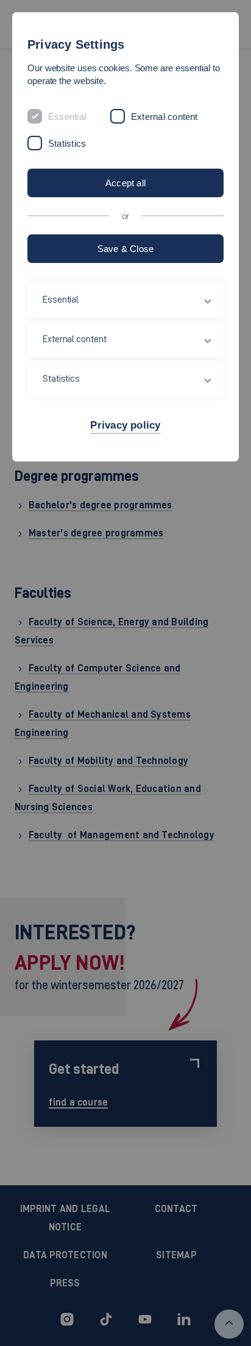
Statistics (67, 143)
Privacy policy (125, 425)
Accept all (125, 183)
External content (164, 116)
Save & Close (125, 249)
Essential (67, 116)
